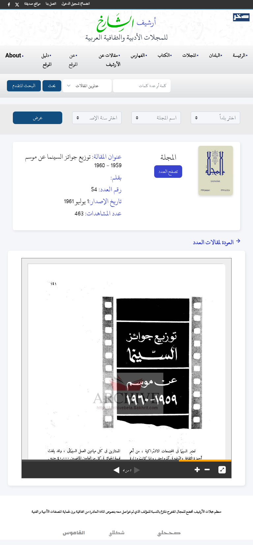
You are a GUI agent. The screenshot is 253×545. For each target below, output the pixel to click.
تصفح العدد (168, 171)
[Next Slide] (116, 467)
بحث (52, 85)
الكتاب (164, 55)
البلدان (214, 55)
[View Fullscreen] (222, 470)
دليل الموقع (47, 60)
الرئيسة (239, 55)
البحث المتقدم (24, 85)
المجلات (189, 55)
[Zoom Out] (207, 470)
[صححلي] (169, 535)
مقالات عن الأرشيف (109, 60)
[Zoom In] (197, 470)
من (127, 470)
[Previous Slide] (137, 467)
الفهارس (138, 55)
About (13, 56)
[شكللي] (117, 535)
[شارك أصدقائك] (9, 4)
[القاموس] (74, 535)
